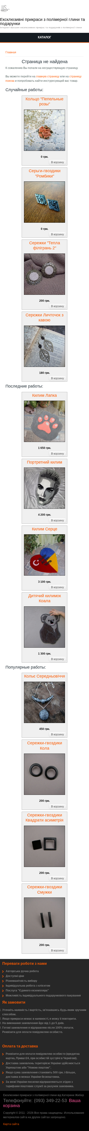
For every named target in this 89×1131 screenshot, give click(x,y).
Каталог (44, 37)
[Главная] (5, 11)
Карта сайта (11, 1124)
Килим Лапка (44, 395)
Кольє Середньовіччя (44, 676)
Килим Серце (44, 529)
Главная (10, 52)
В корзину (57, 162)
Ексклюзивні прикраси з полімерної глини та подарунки (42, 21)
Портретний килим (44, 462)
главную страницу (47, 76)
